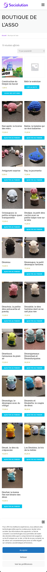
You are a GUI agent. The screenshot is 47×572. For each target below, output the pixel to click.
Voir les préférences (23, 564)
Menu (43, 4)
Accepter (23, 550)
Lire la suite (32, 87)
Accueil (4, 35)
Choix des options (12, 93)
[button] (43, 522)
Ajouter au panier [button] (12, 138)
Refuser (23, 557)
